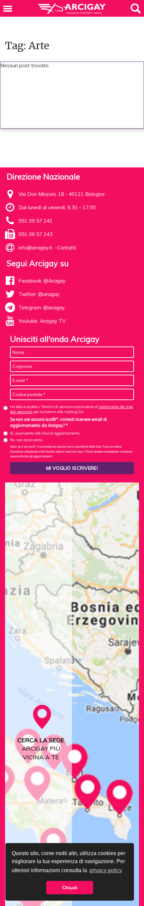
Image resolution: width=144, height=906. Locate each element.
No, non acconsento (26, 440)
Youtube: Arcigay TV (42, 321)
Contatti (66, 247)
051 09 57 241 (35, 221)
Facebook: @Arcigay (42, 281)
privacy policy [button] (105, 870)
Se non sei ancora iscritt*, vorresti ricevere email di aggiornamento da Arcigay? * (58, 422)
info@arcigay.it (35, 247)
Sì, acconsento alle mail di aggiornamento (44, 433)
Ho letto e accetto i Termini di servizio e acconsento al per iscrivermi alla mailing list (71, 409)
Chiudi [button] (69, 887)
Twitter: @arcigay (39, 294)
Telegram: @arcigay (41, 307)
